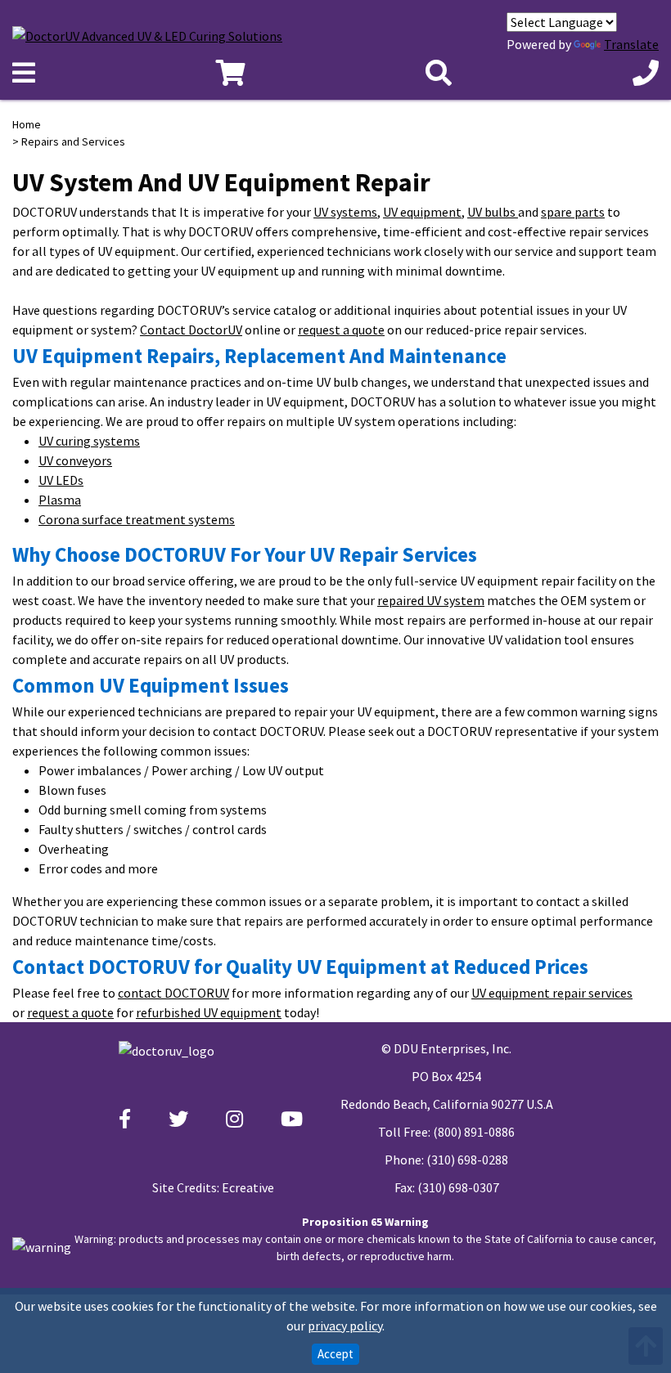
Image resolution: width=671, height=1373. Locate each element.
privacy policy (345, 1325)
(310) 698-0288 (467, 1159)
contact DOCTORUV (173, 993)
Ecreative (248, 1187)
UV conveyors (75, 460)
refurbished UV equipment (208, 1012)
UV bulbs (492, 212)
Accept (335, 1354)
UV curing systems (89, 441)
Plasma (59, 499)
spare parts (573, 212)
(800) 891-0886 (474, 1132)
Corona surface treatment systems (136, 519)
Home (26, 124)
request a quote (341, 329)
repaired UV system (430, 600)
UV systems (345, 212)
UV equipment (422, 212)
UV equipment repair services (552, 993)
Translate (631, 44)
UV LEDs (60, 480)
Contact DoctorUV (191, 329)
